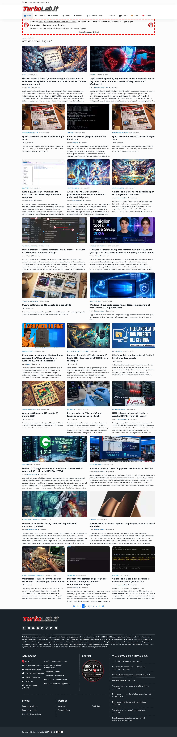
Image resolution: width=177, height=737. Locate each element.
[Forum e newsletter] (24, 628)
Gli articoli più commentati (54, 676)
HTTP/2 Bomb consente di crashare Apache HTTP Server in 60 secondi (130, 414)
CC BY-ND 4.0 (50, 732)
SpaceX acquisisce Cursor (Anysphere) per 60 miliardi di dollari (121, 468)
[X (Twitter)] (47, 628)
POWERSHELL (71, 575)
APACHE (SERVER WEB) (119, 409)
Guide (123, 16)
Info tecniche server (32, 677)
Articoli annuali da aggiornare (55, 680)
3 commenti (83, 143)
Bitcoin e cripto (97, 16)
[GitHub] (51, 628)
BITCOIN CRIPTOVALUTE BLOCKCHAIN (78, 351)
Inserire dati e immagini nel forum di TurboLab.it (131, 675)
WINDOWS (70, 133)
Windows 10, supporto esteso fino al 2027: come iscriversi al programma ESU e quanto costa (120, 306)
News (112, 16)
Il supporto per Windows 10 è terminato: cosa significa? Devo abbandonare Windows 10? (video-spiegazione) (42, 358)
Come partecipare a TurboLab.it (124, 680)
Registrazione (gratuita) (33, 665)
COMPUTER (25, 188)
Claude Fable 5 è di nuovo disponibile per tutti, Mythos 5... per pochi (133, 193)
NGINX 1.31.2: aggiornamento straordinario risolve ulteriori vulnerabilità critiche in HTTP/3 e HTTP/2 (52, 469)
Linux (66, 16)
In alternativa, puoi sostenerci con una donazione (47, 25)
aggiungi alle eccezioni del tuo (57, 22)
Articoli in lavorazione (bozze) (55, 661)
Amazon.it (62, 706)
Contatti (147, 16)
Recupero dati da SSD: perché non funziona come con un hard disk (84, 414)
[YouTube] (33, 628)
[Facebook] (42, 628)
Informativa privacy (29, 706)
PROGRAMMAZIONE (73, 188)
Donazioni (28, 661)
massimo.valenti (99, 87)
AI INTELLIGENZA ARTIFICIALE (98, 246)
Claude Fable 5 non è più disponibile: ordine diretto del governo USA (130, 580)
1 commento (36, 87)
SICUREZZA (93, 75)
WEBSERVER (25, 465)
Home (28, 16)
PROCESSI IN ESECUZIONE (30, 246)
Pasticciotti (96, 706)
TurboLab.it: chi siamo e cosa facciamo (127, 661)
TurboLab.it (26, 732)
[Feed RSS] (29, 628)
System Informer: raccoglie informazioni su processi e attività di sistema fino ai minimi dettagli (53, 251)
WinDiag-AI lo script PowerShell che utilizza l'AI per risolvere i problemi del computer (41, 194)
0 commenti (113, 87)
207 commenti (28, 143)
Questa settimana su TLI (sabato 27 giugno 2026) (46, 305)
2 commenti (73, 419)
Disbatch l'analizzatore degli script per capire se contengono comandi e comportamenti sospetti (86, 581)
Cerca (135, 16)
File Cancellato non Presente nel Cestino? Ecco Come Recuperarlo (133, 356)
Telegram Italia (64, 710)
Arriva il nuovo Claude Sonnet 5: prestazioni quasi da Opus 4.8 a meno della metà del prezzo (86, 194)
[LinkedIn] (56, 628)
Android (78, 16)
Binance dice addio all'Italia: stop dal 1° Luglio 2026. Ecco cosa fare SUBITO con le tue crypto (87, 358)
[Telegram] (38, 628)
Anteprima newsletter (32, 669)
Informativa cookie (29, 710)
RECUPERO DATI (117, 351)
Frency (97, 256)
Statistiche (28, 681)
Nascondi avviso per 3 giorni (88, 32)
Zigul (28, 256)
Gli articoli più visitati (52, 672)
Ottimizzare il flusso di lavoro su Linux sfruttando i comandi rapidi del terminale (43, 580)
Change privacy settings (31, 714)
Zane (28, 87)
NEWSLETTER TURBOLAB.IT (30, 133)
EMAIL (24, 75)
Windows (54, 16)
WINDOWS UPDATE (95, 301)
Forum (40, 16)
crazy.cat (75, 143)
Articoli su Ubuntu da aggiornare (56, 684)
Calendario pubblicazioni (34, 673)
